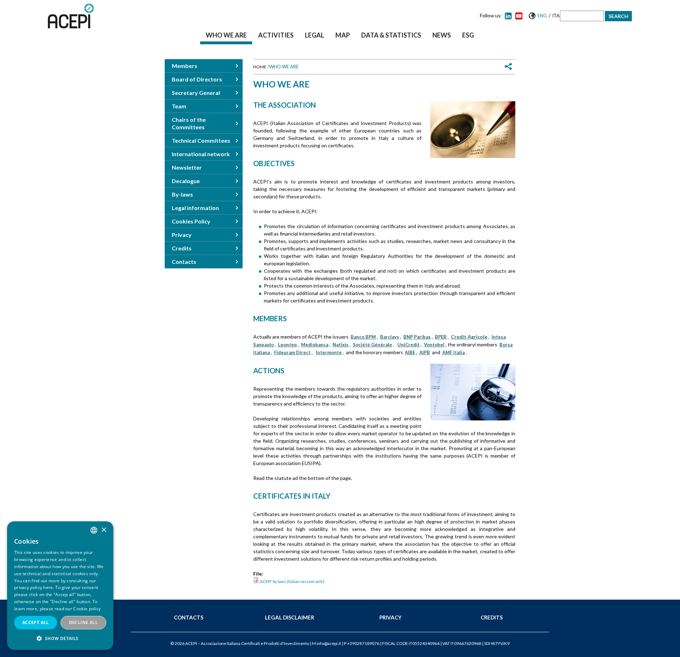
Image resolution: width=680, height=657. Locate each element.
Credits (182, 248)
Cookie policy (87, 609)
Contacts (184, 261)
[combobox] (93, 530)
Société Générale (372, 344)
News (441, 35)
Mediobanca (314, 344)
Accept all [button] (35, 622)
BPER (441, 337)
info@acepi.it (329, 643)
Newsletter (187, 167)
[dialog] (60, 585)
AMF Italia (453, 352)
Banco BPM (363, 337)
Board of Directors (197, 79)
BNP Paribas (417, 337)
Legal (314, 35)
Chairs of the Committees (189, 123)
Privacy (182, 234)
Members (184, 65)
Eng (542, 15)
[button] (60, 638)
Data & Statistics (391, 35)
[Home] (71, 16)
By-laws (182, 194)
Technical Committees (201, 140)
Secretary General (196, 92)
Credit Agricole (469, 337)
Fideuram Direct (292, 352)
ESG (468, 35)
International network (201, 154)
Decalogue (186, 180)
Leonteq (287, 344)
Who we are (226, 35)
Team (179, 106)
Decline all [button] (83, 622)
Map (342, 35)
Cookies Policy (191, 221)
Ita (556, 15)
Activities (276, 35)
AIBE (410, 352)
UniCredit (408, 344)
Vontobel (434, 344)
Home (259, 66)
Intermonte (329, 352)
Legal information (195, 207)
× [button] (103, 530)
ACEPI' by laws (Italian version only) (292, 581)
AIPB (424, 352)
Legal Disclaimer (289, 617)
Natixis (340, 344)
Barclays (389, 337)
